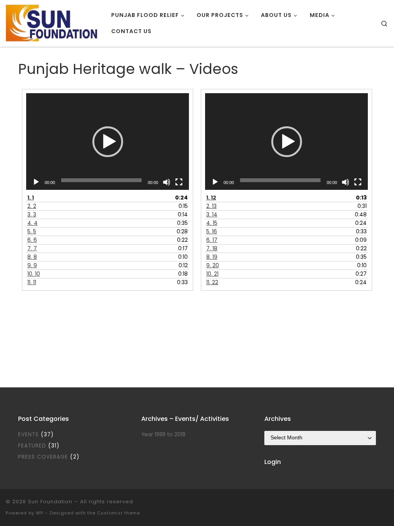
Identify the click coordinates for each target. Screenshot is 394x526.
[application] (107, 141)
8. (32, 257)
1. (30, 197)
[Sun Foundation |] (53, 22)
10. (33, 274)
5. (31, 231)
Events (28, 434)
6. (32, 240)
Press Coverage (43, 457)
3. (31, 214)
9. (32, 265)
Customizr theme (118, 513)
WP (39, 513)
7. (32, 248)
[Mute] (166, 182)
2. (31, 206)
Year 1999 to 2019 (163, 434)
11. (31, 282)
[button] (107, 141)
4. (32, 223)
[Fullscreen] (179, 182)
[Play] (36, 182)
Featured (32, 445)
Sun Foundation (50, 501)
